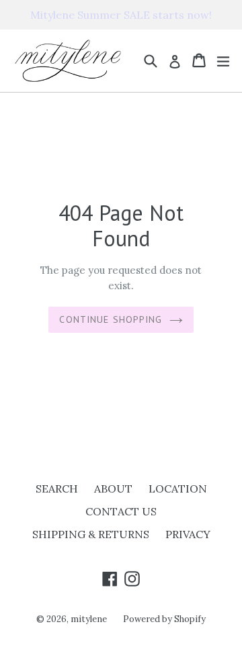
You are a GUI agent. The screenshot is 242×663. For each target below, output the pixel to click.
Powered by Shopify (164, 619)
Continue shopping (110, 319)
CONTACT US (121, 511)
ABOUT (113, 488)
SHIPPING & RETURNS (90, 534)
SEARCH (57, 488)
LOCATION (178, 488)
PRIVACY (187, 534)
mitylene (89, 619)
